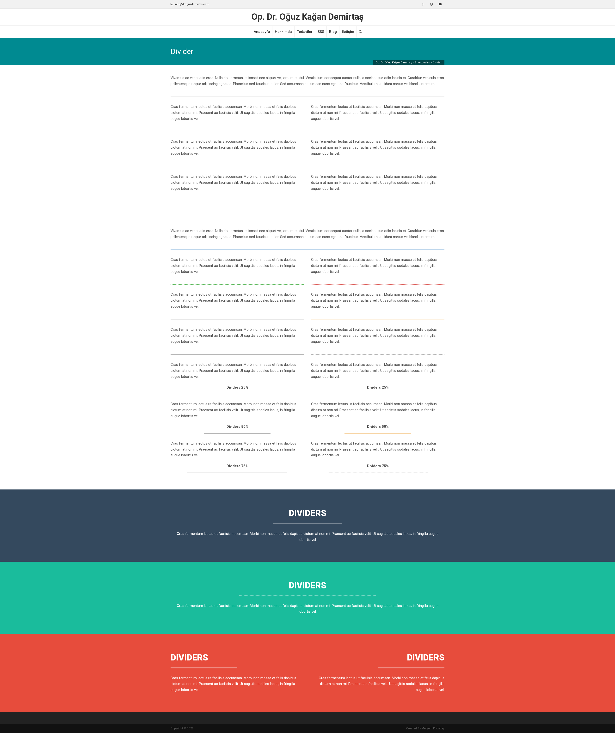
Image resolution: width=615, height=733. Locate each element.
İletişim (348, 32)
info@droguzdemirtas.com (191, 4)
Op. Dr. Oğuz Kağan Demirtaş (307, 17)
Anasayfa (262, 32)
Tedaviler (305, 32)
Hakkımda (283, 32)
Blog (333, 32)
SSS (321, 32)
